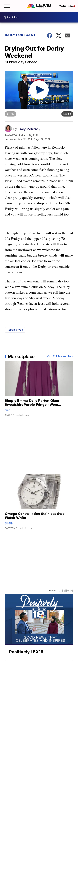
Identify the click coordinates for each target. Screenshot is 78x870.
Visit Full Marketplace (60, 356)
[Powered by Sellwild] (67, 590)
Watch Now (66, 6)
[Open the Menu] (6, 6)
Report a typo (15, 329)
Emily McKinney (29, 129)
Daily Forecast (20, 35)
